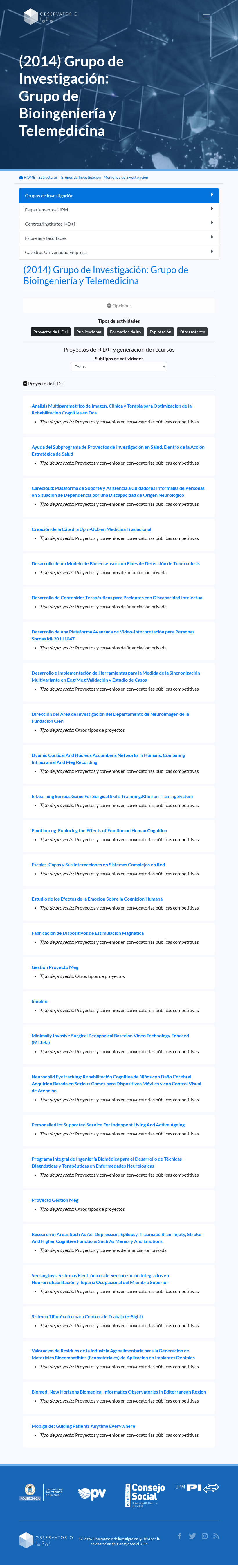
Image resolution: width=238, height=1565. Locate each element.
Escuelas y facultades (46, 238)
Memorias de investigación (126, 177)
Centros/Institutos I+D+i (50, 224)
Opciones (121, 305)
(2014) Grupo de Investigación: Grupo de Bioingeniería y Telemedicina (105, 275)
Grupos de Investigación (81, 177)
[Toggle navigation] (206, 17)
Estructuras (48, 177)
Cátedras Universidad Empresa (56, 252)
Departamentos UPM (46, 209)
